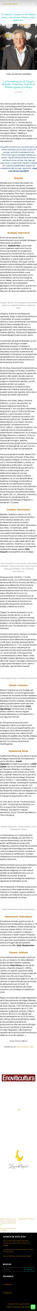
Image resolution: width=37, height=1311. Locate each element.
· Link (18, 1110)
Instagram (7, 1293)
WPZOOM (26, 1307)
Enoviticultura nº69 (25, 1047)
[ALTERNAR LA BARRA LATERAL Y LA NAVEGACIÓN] (34, 4)
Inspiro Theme (13, 1307)
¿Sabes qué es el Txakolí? (26, 1219)
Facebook (7, 1284)
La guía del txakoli (9, 4)
